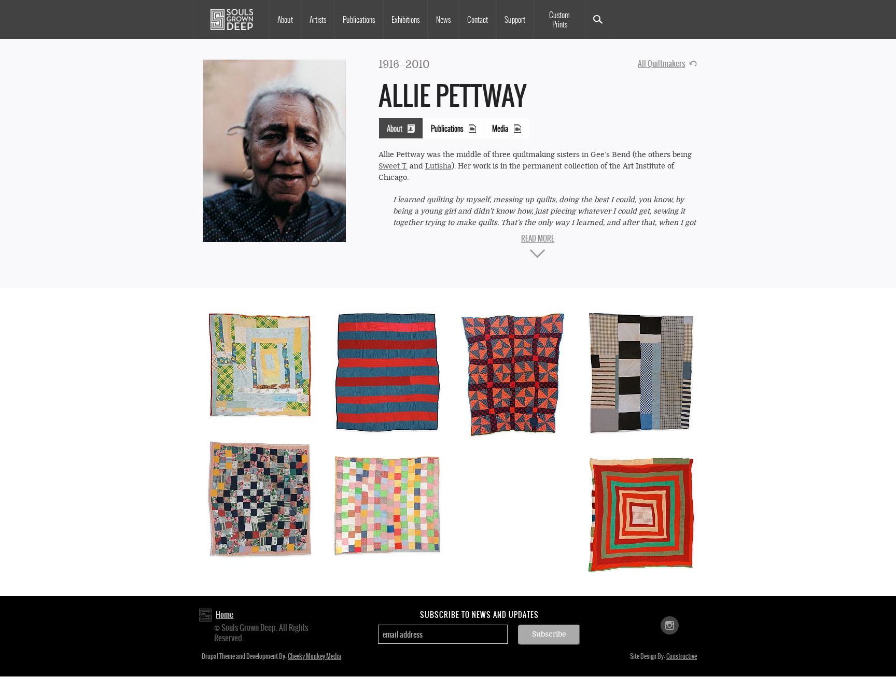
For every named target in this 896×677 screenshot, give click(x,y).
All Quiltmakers (661, 63)
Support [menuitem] (515, 19)
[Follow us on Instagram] (670, 625)
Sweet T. (393, 166)
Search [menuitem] (598, 19)
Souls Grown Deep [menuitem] (231, 19)
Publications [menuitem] (359, 19)
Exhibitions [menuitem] (405, 19)
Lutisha (438, 166)
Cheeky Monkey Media (314, 656)
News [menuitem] (443, 19)
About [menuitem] (285, 19)
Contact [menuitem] (477, 19)
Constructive (681, 656)
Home (224, 614)
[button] (274, 150)
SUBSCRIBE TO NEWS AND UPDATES (479, 614)
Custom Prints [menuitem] (559, 19)
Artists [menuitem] (318, 19)
